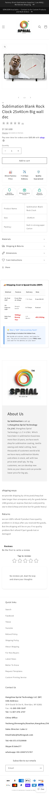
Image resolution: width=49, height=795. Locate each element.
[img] (11, 124)
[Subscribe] (40, 768)
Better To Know (12, 665)
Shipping (5, 133)
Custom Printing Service (16, 677)
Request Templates (13, 671)
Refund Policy (11, 634)
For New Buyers (12, 653)
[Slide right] (30, 98)
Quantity (5, 145)
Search (8, 609)
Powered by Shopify (31, 790)
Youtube (9, 628)
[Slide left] (19, 98)
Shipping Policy (12, 640)
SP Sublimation (20, 790)
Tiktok (8, 622)
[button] (3, 27)
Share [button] (7, 267)
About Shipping (12, 646)
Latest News (10, 659)
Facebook (9, 615)
